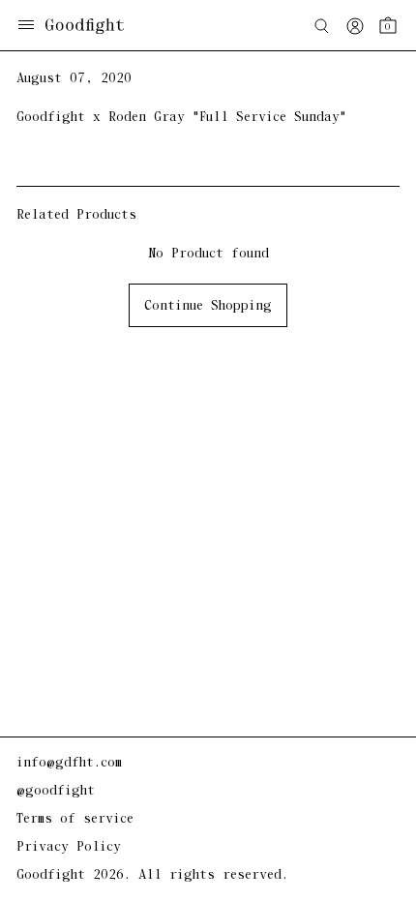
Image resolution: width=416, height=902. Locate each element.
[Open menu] (26, 26)
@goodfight (55, 791)
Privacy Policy (68, 847)
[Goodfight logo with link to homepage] (94, 26)
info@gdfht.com (69, 763)
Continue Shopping (208, 306)
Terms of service (75, 819)
